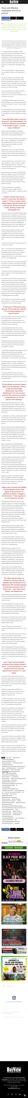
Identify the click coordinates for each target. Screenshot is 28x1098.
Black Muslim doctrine (11, 768)
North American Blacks (7, 804)
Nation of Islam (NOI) (20, 802)
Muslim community (16, 799)
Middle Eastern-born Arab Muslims (9, 797)
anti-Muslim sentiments (7, 764)
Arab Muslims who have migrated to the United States (13, 766)
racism (16, 809)
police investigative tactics (7, 809)
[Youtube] (19, 1094)
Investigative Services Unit (7, 790)
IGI (16, 785)
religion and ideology (17, 812)
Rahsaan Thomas (16, 811)
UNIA (16, 819)
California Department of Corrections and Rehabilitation (11, 771)
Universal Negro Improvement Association (11, 821)
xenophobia (16, 823)
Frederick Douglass (6, 780)
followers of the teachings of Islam (18, 778)
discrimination (15, 776)
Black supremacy (5, 769)
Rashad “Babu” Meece (6, 812)
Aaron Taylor (8, 757)
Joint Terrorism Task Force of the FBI (12, 792)
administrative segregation (8, 759)
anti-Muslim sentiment (18, 762)
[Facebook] (8, 1094)
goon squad (14, 780)
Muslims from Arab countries (8, 802)
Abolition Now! (4, 5)
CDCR (3, 773)
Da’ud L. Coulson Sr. (6, 776)
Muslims (19, 800)
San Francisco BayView (8, 1017)
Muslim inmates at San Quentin (9, 800)
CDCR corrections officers (11, 773)
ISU (3, 792)
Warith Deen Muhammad (7, 823)
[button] (2, 2)
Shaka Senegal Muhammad (8, 818)
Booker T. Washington (15, 769)
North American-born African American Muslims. (12, 806)
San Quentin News (16, 814)
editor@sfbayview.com (14, 1088)
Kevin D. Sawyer (5, 793)
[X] (16, 1094)
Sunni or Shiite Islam (20, 818)
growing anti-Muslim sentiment (9, 781)
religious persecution (6, 814)
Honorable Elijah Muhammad (8, 785)
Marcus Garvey (13, 793)
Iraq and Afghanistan (19, 790)
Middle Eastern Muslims (7, 795)
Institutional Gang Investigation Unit (10, 788)
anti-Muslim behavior (6, 762)
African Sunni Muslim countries (9, 761)
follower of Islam (5, 778)
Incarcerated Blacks (6, 787)
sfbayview (17, 1017)
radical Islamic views (6, 811)
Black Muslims (21, 768)
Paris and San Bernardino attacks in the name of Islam (14, 807)
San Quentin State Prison (7, 816)
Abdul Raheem (16, 757)
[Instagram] (12, 1094)
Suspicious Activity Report (7, 819)
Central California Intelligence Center (10, 774)
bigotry (3, 768)
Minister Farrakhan (6, 799)
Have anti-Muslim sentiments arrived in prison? (12, 783)
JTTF (23, 792)
